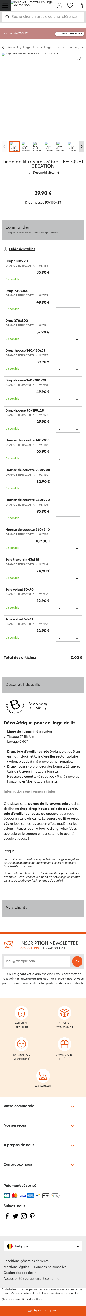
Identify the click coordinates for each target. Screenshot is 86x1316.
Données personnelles (50, 1267)
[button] (43, 1246)
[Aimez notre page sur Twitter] (15, 1219)
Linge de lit (31, 47)
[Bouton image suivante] (81, 146)
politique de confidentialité (65, 983)
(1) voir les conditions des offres (22, 1299)
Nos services (15, 1125)
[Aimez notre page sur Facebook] (7, 1219)
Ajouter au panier (47, 1310)
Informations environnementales (30, 791)
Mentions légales (16, 1267)
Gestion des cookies (18, 1273)
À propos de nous (19, 1145)
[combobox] (43, 17)
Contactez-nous (18, 1164)
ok (77, 961)
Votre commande (19, 1106)
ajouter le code (72, 34)
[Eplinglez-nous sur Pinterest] (32, 1219)
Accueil (13, 47)
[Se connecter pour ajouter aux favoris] (78, 59)
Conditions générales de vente (26, 1261)
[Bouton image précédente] (4, 146)
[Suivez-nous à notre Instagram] (23, 1219)
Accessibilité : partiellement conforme (31, 1279)
